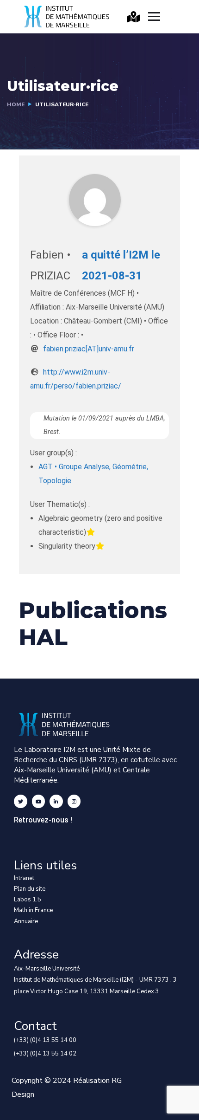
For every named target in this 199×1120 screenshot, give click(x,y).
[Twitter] (20, 801)
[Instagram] (74, 801)
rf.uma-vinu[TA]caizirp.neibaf (88, 348)
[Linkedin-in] (56, 801)
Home (16, 104)
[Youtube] (38, 801)
